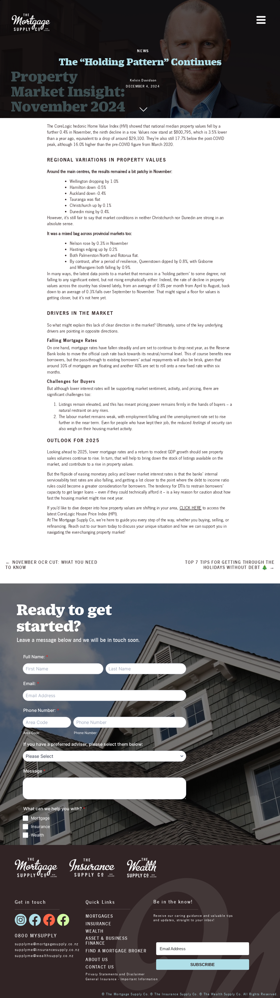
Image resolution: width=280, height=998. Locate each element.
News (143, 50)
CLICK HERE (191, 508)
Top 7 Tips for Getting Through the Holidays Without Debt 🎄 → (230, 565)
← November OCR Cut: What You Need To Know (51, 565)
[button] (261, 20)
